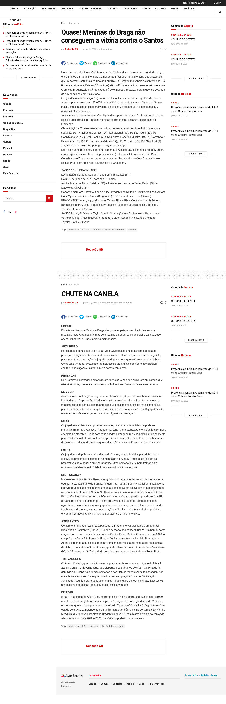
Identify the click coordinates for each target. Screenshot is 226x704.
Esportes (8, 135)
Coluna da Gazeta (13, 123)
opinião (94, 626)
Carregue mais (28, 78)
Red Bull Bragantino (112, 626)
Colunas (112, 8)
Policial (7, 148)
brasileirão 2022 (77, 626)
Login (218, 3)
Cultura (7, 142)
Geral (6, 167)
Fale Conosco (11, 173)
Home (64, 285)
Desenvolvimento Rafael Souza (201, 675)
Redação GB (71, 49)
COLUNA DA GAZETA (183, 39)
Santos (132, 230)
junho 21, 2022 (89, 49)
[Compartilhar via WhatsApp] (101, 63)
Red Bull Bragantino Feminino (109, 230)
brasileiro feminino (79, 230)
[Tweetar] (85, 63)
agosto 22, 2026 (180, 44)
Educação (8, 110)
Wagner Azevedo (123, 302)
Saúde (6, 161)
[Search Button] (49, 198)
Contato (15, 20)
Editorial (8, 116)
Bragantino (9, 129)
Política (7, 154)
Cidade (7, 104)
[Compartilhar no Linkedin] (119, 63)
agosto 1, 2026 (180, 64)
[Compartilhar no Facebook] (69, 63)
